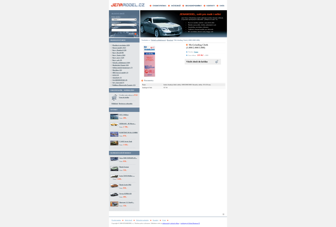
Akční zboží (175, 6)
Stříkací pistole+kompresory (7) (122, 67)
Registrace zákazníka (125, 103)
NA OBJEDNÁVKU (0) (119, 80)
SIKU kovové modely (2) (120, 72)
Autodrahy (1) (117, 77)
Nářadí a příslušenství (158, 40)
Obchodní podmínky (193, 6)
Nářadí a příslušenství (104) (121, 62)
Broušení (170, 40)
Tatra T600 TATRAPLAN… (128, 158)
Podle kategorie (116, 22)
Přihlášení (115, 103)
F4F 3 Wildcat (123, 114)
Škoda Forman (124, 167)
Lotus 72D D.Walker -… (127, 176)
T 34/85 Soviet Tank (125, 141)
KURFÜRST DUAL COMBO (128, 132)
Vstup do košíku (124, 97)
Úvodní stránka (159, 6)
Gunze (196, 52)
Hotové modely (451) (119, 47)
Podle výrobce (116, 17)
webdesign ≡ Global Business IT (190, 223)
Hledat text (115, 27)
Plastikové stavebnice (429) (121, 45)
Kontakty (211, 6)
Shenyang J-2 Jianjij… (126, 202)
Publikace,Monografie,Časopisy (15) (124, 85)
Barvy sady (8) (117, 60)
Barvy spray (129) (118, 57)
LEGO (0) (115, 75)
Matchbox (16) (117, 70)
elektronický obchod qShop (170, 223)
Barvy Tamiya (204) (118, 55)
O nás (222, 6)
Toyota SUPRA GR (125, 193)
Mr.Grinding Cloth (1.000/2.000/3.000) (197, 46)
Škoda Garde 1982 (125, 184)
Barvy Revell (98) (118, 52)
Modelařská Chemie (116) (120, 65)
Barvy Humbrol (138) (119, 50)
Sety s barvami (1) (118, 82)
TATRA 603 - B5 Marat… (127, 123)
